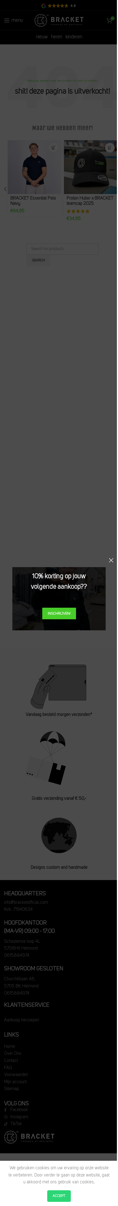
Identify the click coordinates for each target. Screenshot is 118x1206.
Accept (59, 1196)
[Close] (111, 560)
